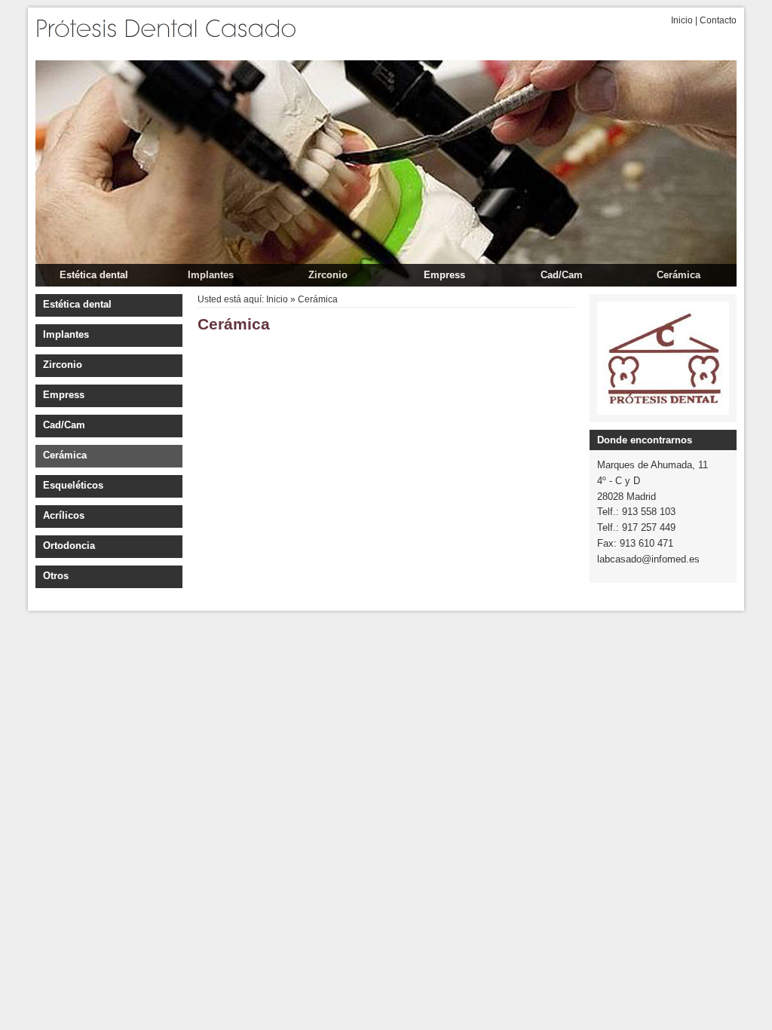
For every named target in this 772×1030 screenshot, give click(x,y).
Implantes (211, 274)
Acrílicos (63, 515)
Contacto (718, 20)
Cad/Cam (562, 274)
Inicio (682, 20)
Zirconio (328, 274)
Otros (56, 575)
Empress (444, 274)
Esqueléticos (73, 485)
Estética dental (94, 274)
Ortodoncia (69, 545)
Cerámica (678, 274)
